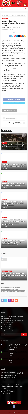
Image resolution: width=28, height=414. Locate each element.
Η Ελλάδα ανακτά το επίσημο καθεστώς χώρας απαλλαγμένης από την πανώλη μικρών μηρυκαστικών (12, 203)
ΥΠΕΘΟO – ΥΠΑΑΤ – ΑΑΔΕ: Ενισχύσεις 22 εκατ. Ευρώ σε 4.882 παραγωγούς (13, 184)
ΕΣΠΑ (17, 287)
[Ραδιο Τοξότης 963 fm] (12, 3)
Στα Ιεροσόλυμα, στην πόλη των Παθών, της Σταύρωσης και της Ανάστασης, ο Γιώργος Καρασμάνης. (18, 346)
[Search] (26, 9)
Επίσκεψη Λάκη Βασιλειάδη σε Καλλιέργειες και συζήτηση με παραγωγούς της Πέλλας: (14, 165)
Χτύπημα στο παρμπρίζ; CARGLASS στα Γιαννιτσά (18, 352)
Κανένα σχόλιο (5, 29)
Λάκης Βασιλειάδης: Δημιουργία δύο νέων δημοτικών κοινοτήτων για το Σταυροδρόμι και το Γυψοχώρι (14, 275)
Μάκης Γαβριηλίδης (8, 27)
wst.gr (19, 412)
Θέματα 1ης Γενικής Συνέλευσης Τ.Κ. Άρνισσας (17, 359)
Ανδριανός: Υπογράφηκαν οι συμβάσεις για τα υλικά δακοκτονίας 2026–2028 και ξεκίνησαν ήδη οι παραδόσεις (13, 242)
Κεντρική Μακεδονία (6, 271)
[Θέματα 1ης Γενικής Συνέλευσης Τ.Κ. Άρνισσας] (4, 361)
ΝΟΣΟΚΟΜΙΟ (13, 289)
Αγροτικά (5, 18)
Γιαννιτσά (11, 287)
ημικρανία (22, 291)
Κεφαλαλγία (5, 289)
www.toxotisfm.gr (11, 330)
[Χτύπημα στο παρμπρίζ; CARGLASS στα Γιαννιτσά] (4, 354)
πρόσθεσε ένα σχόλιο (10, 110)
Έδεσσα (4, 287)
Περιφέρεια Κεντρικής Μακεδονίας (9, 291)
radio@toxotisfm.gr (10, 328)
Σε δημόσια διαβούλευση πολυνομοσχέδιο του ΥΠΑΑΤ (13, 145)
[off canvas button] (2, 9)
